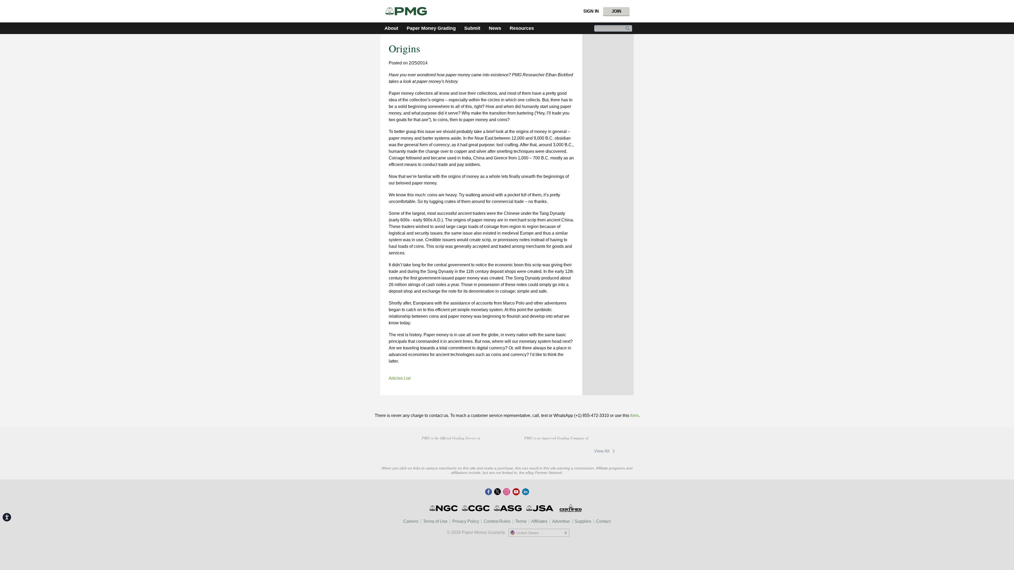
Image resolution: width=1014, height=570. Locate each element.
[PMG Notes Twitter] (497, 492)
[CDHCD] (488, 450)
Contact (603, 521)
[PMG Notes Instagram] (506, 492)
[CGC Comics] (476, 508)
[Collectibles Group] (570, 508)
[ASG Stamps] (508, 508)
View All (602, 451)
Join (616, 11)
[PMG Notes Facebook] (488, 492)
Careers (410, 521)
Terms (521, 521)
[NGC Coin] (444, 508)
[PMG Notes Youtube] (516, 492)
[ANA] (413, 450)
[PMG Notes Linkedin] (525, 492)
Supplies (583, 521)
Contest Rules (497, 521)
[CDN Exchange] (572, 451)
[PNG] (450, 450)
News (495, 28)
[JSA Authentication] (539, 508)
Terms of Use (435, 521)
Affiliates (539, 521)
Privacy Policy (465, 521)
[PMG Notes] (408, 11)
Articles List (399, 378)
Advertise (561, 521)
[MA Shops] (535, 451)
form (634, 415)
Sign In (591, 11)
